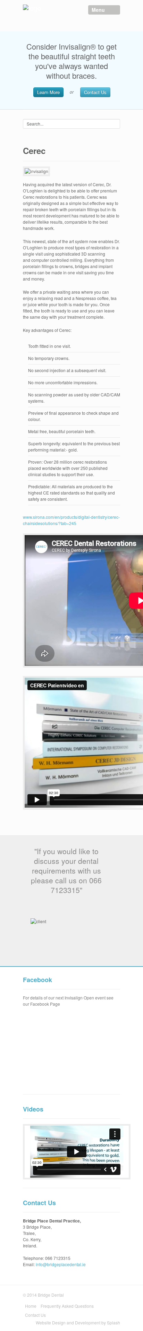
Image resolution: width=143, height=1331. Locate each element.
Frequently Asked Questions (67, 1306)
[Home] (47, 11)
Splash (113, 1322)
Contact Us (95, 92)
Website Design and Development (68, 1322)
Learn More (48, 92)
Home (30, 1306)
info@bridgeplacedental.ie (61, 1264)
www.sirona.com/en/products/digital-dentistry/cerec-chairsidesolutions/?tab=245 (71, 520)
